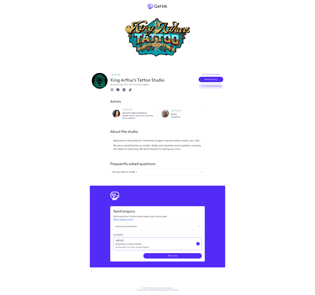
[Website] (124, 90)
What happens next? (123, 219)
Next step (172, 256)
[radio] (157, 243)
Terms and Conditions (126, 226)
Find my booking (212, 86)
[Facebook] (117, 89)
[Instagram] (111, 89)
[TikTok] (130, 89)
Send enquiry (211, 79)
